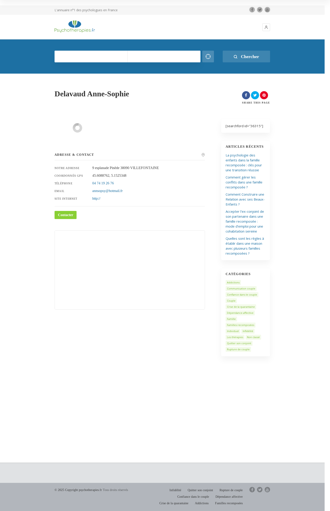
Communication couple (241, 288)
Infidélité (248, 331)
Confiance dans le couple (242, 294)
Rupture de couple (238, 349)
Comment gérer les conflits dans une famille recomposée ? (244, 182)
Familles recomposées (240, 325)
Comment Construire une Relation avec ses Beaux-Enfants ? (245, 199)
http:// (96, 198)
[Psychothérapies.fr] (75, 26)
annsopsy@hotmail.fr (107, 191)
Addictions (233, 282)
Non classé (253, 337)
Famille (231, 319)
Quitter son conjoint (239, 343)
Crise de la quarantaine (241, 306)
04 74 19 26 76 (103, 183)
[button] (266, 27)
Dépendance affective (240, 312)
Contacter (65, 215)
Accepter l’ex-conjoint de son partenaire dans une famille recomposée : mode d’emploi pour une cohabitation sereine (245, 221)
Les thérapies (235, 337)
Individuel (233, 331)
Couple (231, 300)
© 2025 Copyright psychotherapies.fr (78, 490)
